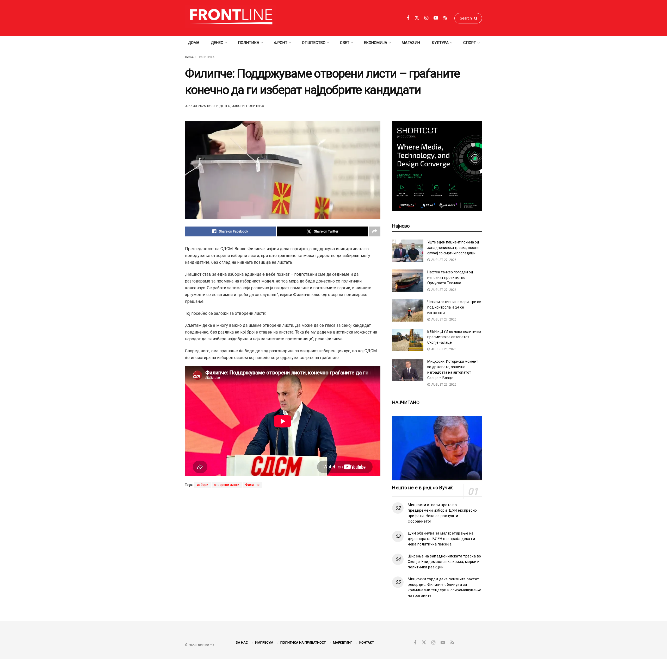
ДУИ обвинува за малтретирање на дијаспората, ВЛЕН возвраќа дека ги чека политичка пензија (441, 538)
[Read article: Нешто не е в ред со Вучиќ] (437, 448)
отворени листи (226, 485)
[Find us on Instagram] (426, 18)
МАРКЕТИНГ (342, 642)
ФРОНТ (280, 42)
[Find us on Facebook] (408, 18)
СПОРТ (469, 42)
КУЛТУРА (440, 42)
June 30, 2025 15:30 (199, 106)
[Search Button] (476, 18)
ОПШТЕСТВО (313, 42)
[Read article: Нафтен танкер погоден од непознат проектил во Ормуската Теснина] (407, 280)
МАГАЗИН (411, 42)
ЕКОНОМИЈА (375, 42)
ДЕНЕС (217, 42)
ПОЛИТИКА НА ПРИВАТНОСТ (303, 642)
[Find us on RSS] (445, 18)
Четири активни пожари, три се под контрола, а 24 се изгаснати (454, 307)
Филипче (252, 485)
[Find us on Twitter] (417, 18)
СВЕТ (344, 42)
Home (189, 57)
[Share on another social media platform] (374, 231)
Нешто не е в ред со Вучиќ (422, 487)
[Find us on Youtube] (436, 18)
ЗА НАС (242, 642)
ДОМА (193, 42)
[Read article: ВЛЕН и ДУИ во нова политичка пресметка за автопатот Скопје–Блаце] (407, 340)
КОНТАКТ (366, 642)
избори (202, 485)
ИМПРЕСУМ (264, 642)
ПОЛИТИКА (248, 42)
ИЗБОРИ (238, 106)
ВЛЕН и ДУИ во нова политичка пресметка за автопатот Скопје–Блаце (454, 336)
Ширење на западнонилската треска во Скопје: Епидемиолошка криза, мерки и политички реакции (444, 561)
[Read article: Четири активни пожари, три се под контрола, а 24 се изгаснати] (407, 310)
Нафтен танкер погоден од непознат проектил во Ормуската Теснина (450, 277)
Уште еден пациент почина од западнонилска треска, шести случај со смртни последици (453, 247)
